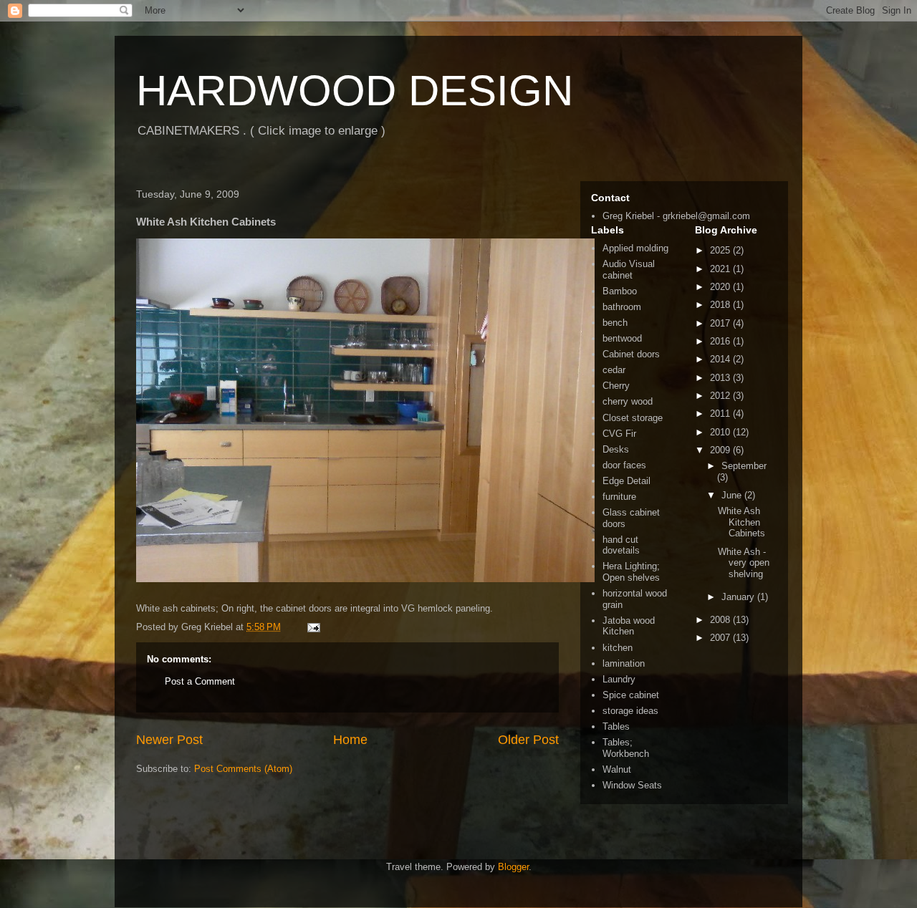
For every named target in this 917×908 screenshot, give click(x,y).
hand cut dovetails (621, 545)
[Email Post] (312, 627)
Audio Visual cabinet (628, 270)
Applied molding (635, 248)
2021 (721, 269)
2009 (721, 450)
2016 (721, 341)
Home (350, 740)
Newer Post (169, 740)
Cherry (616, 385)
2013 (721, 377)
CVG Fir (619, 433)
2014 (721, 359)
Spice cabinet (630, 695)
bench (615, 322)
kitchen (617, 647)
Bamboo (619, 291)
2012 (721, 395)
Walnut (616, 769)
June (732, 495)
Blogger (513, 866)
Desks (615, 449)
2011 (721, 413)
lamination (623, 663)
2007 (721, 637)
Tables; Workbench (625, 748)
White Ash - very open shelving (743, 562)
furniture (619, 496)
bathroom (621, 306)
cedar (613, 369)
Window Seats (632, 785)
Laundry (618, 679)
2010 (721, 432)
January (739, 596)
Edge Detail (626, 480)
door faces (624, 465)
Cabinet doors (631, 354)
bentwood (622, 338)
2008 (721, 619)
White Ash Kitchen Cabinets (741, 522)
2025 (721, 250)
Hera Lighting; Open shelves (631, 572)
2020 (721, 286)
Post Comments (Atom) (243, 768)
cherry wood (627, 401)
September (744, 465)
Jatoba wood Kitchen (628, 626)
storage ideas (630, 710)
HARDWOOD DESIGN (354, 91)
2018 (721, 304)
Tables (616, 726)
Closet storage (632, 417)
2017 (721, 323)
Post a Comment (200, 681)
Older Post (528, 740)
